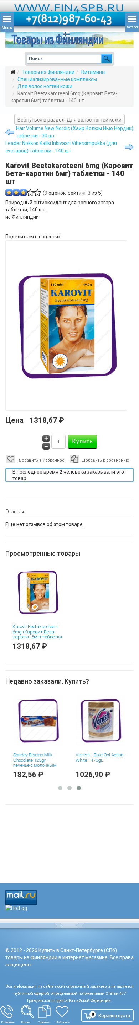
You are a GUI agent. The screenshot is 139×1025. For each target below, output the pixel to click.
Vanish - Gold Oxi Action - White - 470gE (100, 757)
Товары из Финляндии (48, 72)
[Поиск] (29, 1011)
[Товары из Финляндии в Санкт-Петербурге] (69, 40)
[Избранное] (66, 1011)
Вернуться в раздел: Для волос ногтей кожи (69, 120)
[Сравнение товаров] (46, 1011)
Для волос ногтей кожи (44, 86)
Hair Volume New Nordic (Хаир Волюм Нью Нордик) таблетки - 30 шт (74, 132)
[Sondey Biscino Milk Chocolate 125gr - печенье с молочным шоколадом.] (38, 720)
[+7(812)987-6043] (10, 1011)
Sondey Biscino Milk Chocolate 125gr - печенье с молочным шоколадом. (34, 762)
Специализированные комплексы (57, 79)
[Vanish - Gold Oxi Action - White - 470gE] (101, 720)
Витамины (93, 72)
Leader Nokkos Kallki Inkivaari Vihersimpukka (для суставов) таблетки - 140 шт (61, 146)
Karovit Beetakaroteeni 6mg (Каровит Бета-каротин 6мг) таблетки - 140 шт (37, 634)
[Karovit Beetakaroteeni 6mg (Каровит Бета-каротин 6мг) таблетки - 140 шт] (38, 592)
